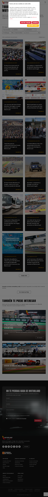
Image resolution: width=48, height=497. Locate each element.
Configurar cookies (33, 25)
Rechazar (35, 22)
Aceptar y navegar (25, 22)
